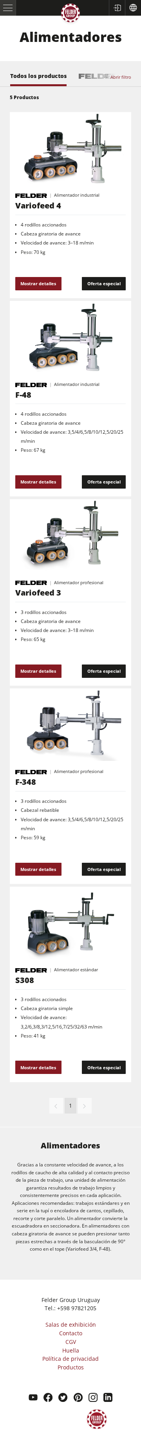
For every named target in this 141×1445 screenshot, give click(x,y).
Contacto (70, 1333)
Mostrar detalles (38, 283)
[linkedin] (107, 1398)
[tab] (38, 79)
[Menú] (8, 8)
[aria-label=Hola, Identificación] (117, 8)
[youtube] (33, 1398)
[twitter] (62, 1398)
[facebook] (47, 1398)
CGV (70, 1341)
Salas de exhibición (70, 1324)
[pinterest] (78, 1398)
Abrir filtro (120, 77)
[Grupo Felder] (70, 14)
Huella (70, 1350)
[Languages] (133, 8)
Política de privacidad (70, 1358)
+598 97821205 (76, 1308)
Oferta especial (104, 283)
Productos (71, 1367)
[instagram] (93, 1398)
